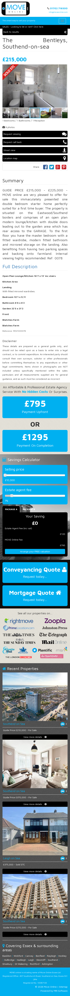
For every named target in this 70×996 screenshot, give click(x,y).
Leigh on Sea (11, 858)
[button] (64, 67)
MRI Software (61, 990)
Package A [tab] (11, 509)
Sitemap (63, 986)
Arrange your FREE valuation (35, 551)
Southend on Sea (14, 724)
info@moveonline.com (58, 12)
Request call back (12, 142)
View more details (34, 737)
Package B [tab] (29, 509)
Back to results (11, 31)
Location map (10, 158)
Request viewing (12, 134)
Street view (9, 150)
